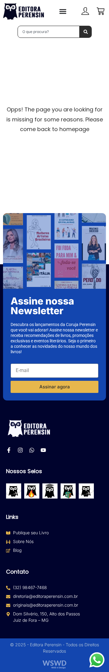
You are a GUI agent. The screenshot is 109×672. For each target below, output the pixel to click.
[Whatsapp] (32, 450)
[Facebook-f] (9, 450)
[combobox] (49, 32)
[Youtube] (43, 450)
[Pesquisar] (86, 32)
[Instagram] (20, 450)
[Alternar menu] (63, 11)
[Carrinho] (100, 11)
